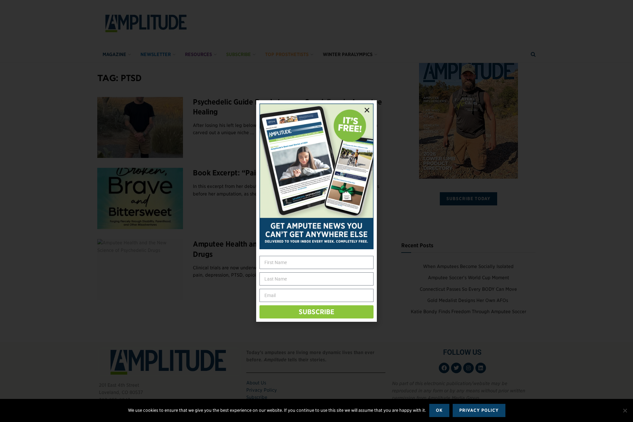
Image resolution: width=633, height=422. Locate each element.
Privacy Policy (479, 410)
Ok (439, 410)
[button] (367, 110)
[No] (624, 410)
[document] (316, 211)
